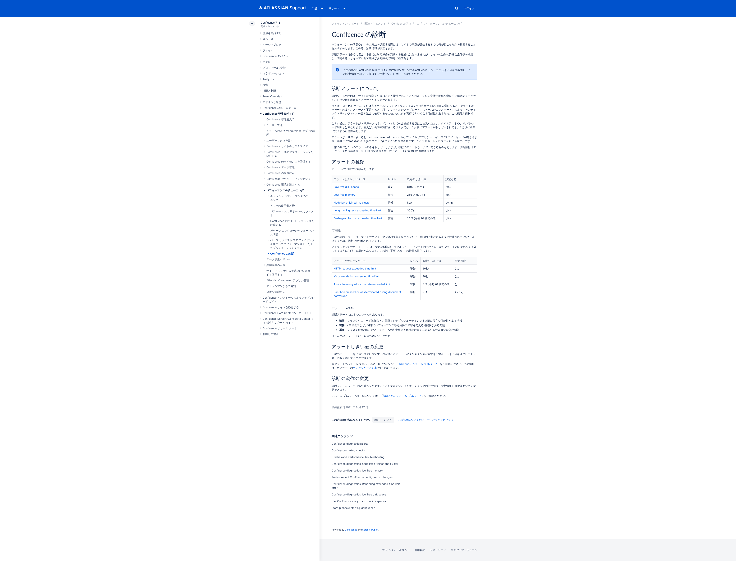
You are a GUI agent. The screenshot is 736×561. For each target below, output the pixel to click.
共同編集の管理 (275, 265)
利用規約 (420, 550)
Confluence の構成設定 (280, 173)
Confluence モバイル (275, 56)
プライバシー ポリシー (396, 550)
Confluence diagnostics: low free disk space (359, 494)
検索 (457, 8)
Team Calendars (273, 96)
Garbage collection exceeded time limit (358, 218)
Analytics (268, 79)
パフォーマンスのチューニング (285, 190)
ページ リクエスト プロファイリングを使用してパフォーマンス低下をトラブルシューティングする (292, 243)
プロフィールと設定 (275, 67)
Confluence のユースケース (279, 107)
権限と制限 (269, 90)
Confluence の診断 (282, 253)
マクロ (267, 61)
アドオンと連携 (272, 102)
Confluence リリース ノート (280, 328)
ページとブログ (272, 44)
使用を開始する (272, 33)
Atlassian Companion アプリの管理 (287, 280)
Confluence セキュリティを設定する (288, 178)
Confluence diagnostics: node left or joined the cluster (365, 463)
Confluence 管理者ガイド (278, 113)
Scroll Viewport (370, 529)
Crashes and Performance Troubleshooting (358, 457)
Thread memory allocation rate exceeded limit (362, 284)
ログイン (469, 8)
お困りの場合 (271, 334)
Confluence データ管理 (280, 167)
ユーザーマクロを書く (279, 140)
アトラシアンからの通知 (281, 286)
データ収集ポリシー (278, 259)
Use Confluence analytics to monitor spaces (359, 501)
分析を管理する (275, 291)
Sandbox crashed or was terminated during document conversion (367, 293)
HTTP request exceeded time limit (355, 268)
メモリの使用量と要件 (283, 205)
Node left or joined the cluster (352, 202)
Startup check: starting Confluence (353, 507)
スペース (268, 38)
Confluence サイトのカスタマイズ (287, 146)
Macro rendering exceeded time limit (356, 276)
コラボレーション (273, 73)
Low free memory (344, 194)
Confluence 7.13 (270, 22)
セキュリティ (438, 550)
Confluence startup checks (348, 450)
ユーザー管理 (274, 125)
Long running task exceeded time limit (357, 210)
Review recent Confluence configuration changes (362, 477)
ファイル (268, 50)
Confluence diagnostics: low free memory (357, 470)
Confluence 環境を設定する (283, 184)
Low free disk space (346, 186)
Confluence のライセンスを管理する (288, 161)
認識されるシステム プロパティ (418, 364)
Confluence (351, 529)
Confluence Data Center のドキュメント (287, 313)
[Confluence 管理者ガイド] (417, 23)
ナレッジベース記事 (365, 367)
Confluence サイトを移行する (281, 307)
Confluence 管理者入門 (280, 119)
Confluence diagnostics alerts (350, 443)
